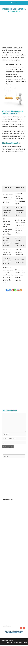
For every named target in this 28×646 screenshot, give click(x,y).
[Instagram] (18, 290)
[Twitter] (10, 290)
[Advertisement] (14, 29)
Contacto (25, 642)
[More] (20, 290)
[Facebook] (7, 290)
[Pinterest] (12, 290)
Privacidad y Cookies (17, 642)
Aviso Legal (9, 642)
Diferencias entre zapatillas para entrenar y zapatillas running (14, 631)
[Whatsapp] (15, 290)
